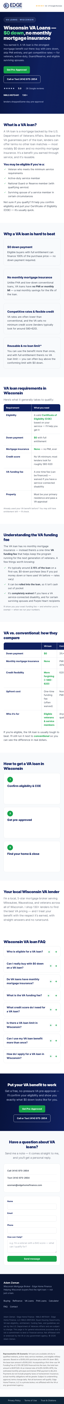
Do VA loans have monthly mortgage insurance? (29, 981)
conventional (41, 736)
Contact (14, 1306)
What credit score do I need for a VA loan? (29, 1009)
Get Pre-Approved (17, 69)
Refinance (17, 1300)
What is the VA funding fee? (28, 995)
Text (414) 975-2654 (18, 1178)
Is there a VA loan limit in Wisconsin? (29, 1024)
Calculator (54, 1300)
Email (10, 1213)
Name (10, 1201)
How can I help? (14, 1237)
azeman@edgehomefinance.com (24, 1185)
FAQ (6, 1306)
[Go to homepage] (12, 6)
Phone (10, 1225)
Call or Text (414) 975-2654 (22, 79)
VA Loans (29, 1300)
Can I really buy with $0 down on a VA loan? (29, 965)
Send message (32, 1258)
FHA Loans (41, 1300)
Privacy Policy (14, 1400)
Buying (7, 1300)
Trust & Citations (48, 1400)
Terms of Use (30, 1400)
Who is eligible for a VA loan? (28, 952)
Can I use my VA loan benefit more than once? (29, 1040)
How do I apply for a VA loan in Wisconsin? (29, 1056)
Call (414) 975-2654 (18, 1170)
